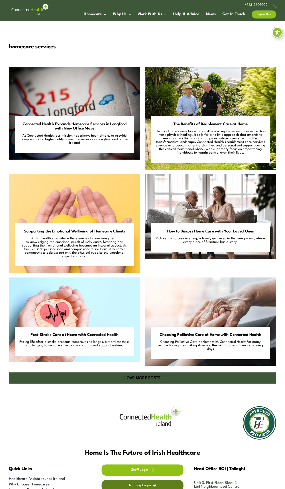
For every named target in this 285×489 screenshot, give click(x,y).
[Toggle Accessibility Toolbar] (277, 32)
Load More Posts (142, 378)
